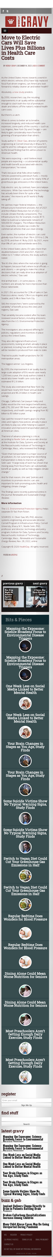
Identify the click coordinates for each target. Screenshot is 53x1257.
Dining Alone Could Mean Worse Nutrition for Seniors (25, 975)
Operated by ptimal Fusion (26, 1253)
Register (13, 1234)
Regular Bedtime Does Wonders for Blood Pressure (25, 917)
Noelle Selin (19, 439)
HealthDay (24, 546)
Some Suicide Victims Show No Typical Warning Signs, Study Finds (25, 804)
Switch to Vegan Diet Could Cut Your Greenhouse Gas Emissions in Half (25, 861)
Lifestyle (14, 554)
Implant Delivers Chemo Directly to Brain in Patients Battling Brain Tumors (24, 1208)
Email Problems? (42, 1239)
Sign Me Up (26, 1105)
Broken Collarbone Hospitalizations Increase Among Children (24, 1216)
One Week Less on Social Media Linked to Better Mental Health (25, 689)
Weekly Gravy (11, 65)
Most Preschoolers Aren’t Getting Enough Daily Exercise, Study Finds (25, 1034)
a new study (18, 92)
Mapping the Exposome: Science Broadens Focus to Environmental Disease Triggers (25, 633)
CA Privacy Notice (11, 1239)
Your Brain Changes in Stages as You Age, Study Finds (25, 746)
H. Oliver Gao (21, 140)
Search (26, 1124)
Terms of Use (27, 1239)
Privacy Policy (26, 1234)
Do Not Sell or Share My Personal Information (22, 1248)
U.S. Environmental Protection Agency (24, 508)
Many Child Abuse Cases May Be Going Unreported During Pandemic (26, 1225)
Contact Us (8, 1244)
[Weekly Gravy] (26, 21)
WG (5, 1234)
